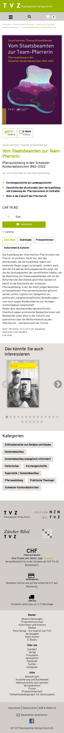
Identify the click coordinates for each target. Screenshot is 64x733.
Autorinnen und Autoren (32, 625)
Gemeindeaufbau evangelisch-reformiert (28, 459)
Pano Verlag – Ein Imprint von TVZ (32, 631)
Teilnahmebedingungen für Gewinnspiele (32, 694)
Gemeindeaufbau (14, 452)
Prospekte (32, 655)
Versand (47, 558)
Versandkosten (32, 685)
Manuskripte (32, 676)
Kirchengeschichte (36, 466)
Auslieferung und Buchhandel (32, 679)
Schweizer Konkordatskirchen (22, 487)
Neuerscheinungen (32, 619)
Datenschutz (30, 708)
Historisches (12, 466)
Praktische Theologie (42, 480)
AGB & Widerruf (47, 708)
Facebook (32, 661)
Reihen (32, 628)
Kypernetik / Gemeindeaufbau (22, 473)
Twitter (32, 664)
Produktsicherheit (32, 691)
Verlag (32, 652)
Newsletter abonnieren (33, 715)
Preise (32, 688)
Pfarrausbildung (14, 480)
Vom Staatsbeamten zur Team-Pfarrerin (39, 27)
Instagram (32, 667)
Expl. (18, 217)
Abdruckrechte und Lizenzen (32, 682)
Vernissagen (32, 634)
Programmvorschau (32, 622)
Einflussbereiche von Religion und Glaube (28, 444)
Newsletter (32, 658)
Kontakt (32, 649)
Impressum (14, 708)
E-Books (32, 640)
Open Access (32, 637)
